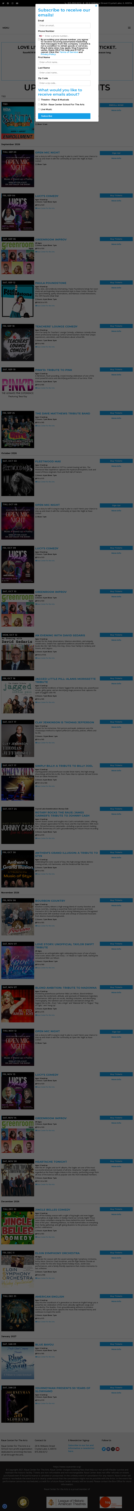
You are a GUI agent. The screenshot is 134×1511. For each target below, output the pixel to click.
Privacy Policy (48, 54)
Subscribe (46, 116)
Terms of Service (68, 52)
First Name (44, 57)
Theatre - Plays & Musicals (55, 100)
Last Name (44, 68)
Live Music (46, 109)
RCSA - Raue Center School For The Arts (62, 105)
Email (41, 21)
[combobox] (41, 35)
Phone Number (46, 31)
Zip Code (43, 78)
